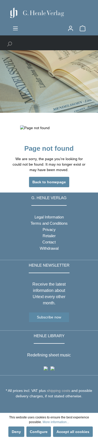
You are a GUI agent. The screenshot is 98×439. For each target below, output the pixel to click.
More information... (56, 422)
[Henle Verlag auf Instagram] (49, 406)
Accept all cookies (72, 432)
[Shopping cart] (83, 28)
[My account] (71, 28)
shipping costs (58, 390)
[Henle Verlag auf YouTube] (45, 406)
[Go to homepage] (49, 12)
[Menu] (15, 28)
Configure (39, 432)
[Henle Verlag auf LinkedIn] (52, 406)
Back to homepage (49, 182)
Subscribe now (49, 317)
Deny (16, 432)
